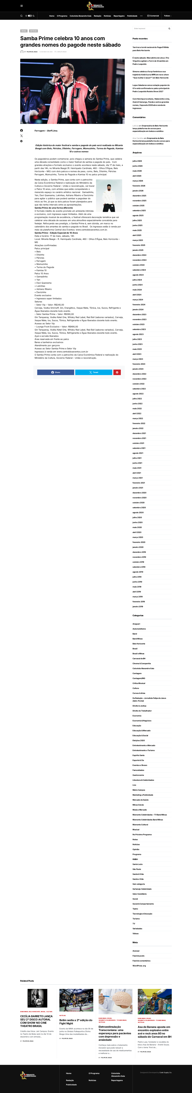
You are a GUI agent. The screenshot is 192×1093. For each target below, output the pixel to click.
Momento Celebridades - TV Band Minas (112, 1020)
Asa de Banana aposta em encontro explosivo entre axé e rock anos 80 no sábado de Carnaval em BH (154, 1031)
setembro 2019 (139, 567)
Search (169, 28)
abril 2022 (137, 413)
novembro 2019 (139, 557)
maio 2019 (137, 587)
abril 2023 (137, 354)
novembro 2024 (139, 260)
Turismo (136, 919)
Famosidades (138, 770)
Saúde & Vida (138, 874)
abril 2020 (137, 532)
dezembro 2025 (139, 195)
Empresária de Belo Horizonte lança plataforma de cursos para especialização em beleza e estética (150, 128)
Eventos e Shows (140, 765)
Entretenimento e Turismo (144, 750)
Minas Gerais (138, 805)
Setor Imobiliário (140, 894)
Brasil (24, 31)
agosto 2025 (138, 215)
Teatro (135, 909)
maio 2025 (137, 230)
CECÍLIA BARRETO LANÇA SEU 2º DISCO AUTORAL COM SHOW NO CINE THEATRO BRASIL (36, 1021)
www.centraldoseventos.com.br (91, 229)
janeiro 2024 (138, 309)
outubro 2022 (138, 384)
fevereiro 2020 (139, 542)
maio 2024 (137, 290)
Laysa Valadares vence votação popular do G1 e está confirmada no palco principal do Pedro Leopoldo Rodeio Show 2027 (151, 88)
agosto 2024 (138, 275)
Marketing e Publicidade (143, 795)
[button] (21, 5)
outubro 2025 (138, 205)
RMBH (135, 859)
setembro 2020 (139, 507)
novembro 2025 (139, 200)
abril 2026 (137, 176)
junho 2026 (137, 166)
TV (134, 923)
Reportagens (117, 1080)
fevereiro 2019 (139, 601)
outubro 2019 (138, 562)
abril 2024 (137, 295)
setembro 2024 (139, 270)
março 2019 (138, 596)
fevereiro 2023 (139, 364)
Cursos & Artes (139, 693)
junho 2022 (137, 403)
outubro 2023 (138, 324)
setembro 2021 (139, 448)
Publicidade (71, 1084)
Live (134, 785)
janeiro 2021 (138, 488)
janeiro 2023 (138, 369)
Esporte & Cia (138, 760)
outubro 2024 (138, 265)
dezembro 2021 (139, 433)
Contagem (137, 673)
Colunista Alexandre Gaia (143, 668)
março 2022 (138, 418)
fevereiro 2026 (139, 186)
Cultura (136, 688)
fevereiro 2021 (139, 483)
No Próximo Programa (142, 834)
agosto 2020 (138, 512)
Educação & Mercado (142, 730)
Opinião (136, 849)
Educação (137, 725)
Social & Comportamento (143, 904)
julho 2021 (137, 458)
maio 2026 (137, 171)
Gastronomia (138, 775)
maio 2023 (137, 349)
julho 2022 (137, 398)
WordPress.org (139, 966)
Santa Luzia (137, 864)
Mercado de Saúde (140, 800)
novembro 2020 (139, 497)
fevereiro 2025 (139, 245)
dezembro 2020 (139, 493)
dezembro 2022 (139, 374)
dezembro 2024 (139, 255)
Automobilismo (139, 629)
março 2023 (138, 359)
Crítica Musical (139, 683)
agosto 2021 (138, 453)
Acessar (136, 951)
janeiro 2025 (138, 250)
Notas (135, 839)
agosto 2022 (138, 394)
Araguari (136, 624)
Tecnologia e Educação (142, 914)
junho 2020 (137, 522)
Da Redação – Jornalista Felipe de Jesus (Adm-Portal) (149, 699)
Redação (70, 1080)
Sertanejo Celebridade (142, 889)
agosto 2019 (138, 572)
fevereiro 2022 (139, 423)
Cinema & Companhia (142, 663)
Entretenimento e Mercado (144, 745)
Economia (137, 716)
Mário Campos (139, 790)
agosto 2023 (138, 334)
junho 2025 (137, 225)
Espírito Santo (139, 755)
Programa (137, 854)
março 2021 (138, 478)
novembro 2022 (139, 379)
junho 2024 (137, 285)
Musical (136, 829)
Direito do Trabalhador (142, 711)
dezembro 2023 (139, 314)
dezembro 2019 (139, 552)
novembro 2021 (139, 438)
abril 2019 (137, 592)
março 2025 (138, 240)
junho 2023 (137, 344)
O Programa (94, 1073)
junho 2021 (137, 463)
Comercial (154, 16)
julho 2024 (137, 280)
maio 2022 (137, 408)
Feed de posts (138, 956)
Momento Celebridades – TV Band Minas (150, 815)
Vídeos (136, 933)
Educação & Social (140, 735)
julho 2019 (137, 577)
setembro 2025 (139, 210)
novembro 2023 (139, 319)
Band (135, 634)
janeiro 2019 (138, 606)
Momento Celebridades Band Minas (148, 820)
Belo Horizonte (139, 644)
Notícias (33, 31)
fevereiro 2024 (139, 304)
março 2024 (138, 299)
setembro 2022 (139, 389)
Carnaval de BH (139, 658)
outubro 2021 (138, 443)
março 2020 (138, 537)
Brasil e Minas (138, 653)
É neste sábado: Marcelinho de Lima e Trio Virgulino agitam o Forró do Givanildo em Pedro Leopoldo (151, 61)
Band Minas (138, 639)
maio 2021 (137, 468)
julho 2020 (137, 517)
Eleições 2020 (139, 740)
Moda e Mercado (140, 810)
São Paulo (137, 869)
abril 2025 (137, 235)
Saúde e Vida (138, 879)
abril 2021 (137, 473)
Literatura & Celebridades (143, 780)
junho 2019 (137, 582)
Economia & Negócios (142, 721)
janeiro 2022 (138, 428)
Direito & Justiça (139, 706)
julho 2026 (137, 161)
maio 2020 (137, 527)
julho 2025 (137, 220)
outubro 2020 (138, 502)
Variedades (137, 928)
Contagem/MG (139, 678)
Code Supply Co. (165, 1072)
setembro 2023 (139, 329)
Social (135, 899)
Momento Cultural (140, 824)
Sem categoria (139, 884)
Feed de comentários (141, 961)
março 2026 (138, 181)
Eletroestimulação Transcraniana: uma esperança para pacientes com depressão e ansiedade (115, 1033)
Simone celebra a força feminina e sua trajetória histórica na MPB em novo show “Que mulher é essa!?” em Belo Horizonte (151, 74)
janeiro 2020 (138, 547)
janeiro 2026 (138, 191)
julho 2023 (137, 339)
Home (68, 1073)
